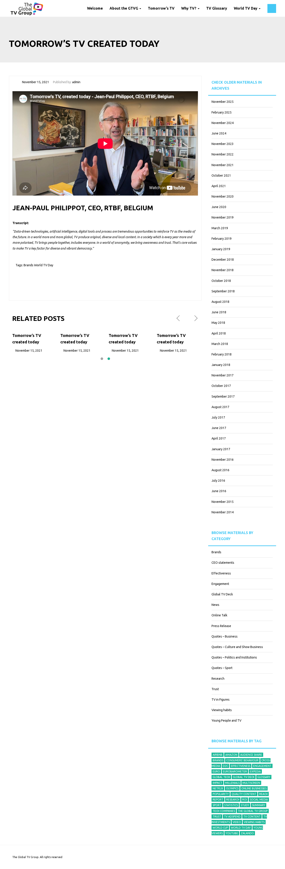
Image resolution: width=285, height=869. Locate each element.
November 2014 (223, 512)
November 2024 (223, 123)
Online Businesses (254, 788)
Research (218, 678)
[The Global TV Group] (27, 8)
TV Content (252, 816)
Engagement (220, 584)
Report (218, 799)
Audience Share (251, 754)
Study (245, 805)
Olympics (232, 788)
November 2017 (223, 375)
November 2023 (223, 144)
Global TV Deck (222, 594)
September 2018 (223, 291)
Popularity (221, 794)
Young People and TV (226, 720)
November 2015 (223, 502)
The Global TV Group (253, 810)
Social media (259, 799)
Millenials (232, 782)
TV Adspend (232, 816)
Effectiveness (221, 573)
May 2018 (218, 322)
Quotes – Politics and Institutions (234, 657)
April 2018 (219, 333)
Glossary (263, 777)
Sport (217, 805)
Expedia (255, 771)
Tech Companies (224, 810)
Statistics (231, 805)
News (215, 605)
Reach (263, 794)
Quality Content (244, 794)
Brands (28, 265)
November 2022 (223, 154)
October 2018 (221, 281)
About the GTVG (124, 8)
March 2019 (220, 228)
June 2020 (219, 207)
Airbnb (217, 754)
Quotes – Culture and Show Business (237, 647)
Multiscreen (251, 782)
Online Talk (219, 615)
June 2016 (219, 491)
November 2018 (223, 270)
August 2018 (220, 301)
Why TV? (189, 8)
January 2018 (221, 365)
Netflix (218, 788)
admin (76, 82)
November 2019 (223, 217)
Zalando (247, 833)
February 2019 (222, 238)
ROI (244, 799)
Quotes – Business (225, 636)
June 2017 (219, 428)
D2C (225, 765)
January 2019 (221, 249)
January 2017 (221, 449)
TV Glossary (216, 8)
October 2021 (221, 175)
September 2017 (223, 396)
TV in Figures (221, 699)
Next (195, 318)
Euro (216, 771)
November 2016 (223, 459)
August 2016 (220, 470)
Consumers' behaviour (242, 760)
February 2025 (222, 112)
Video (237, 822)
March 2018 (220, 344)
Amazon (231, 754)
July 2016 (218, 480)
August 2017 (220, 407)
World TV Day (246, 8)
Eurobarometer (235, 771)
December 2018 (223, 259)
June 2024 (219, 133)
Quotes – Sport (222, 668)
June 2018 (219, 312)
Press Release (221, 626)
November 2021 (223, 165)
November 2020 (223, 196)
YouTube (232, 833)
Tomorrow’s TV (161, 8)
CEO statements (223, 562)
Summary (258, 805)
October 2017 (221, 386)
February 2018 (222, 354)
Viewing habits (222, 710)
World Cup (220, 827)
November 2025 (223, 101)
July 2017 (218, 417)
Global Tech (221, 777)
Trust (215, 689)
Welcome (95, 8)
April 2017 (219, 438)
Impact (217, 782)
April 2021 (219, 186)
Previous (178, 318)
